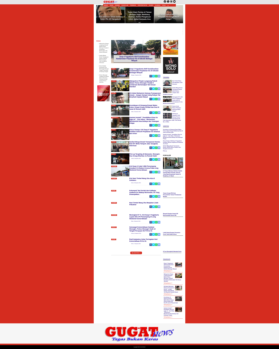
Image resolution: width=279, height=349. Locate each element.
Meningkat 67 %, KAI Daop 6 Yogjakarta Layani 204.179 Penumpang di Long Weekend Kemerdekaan (144, 217)
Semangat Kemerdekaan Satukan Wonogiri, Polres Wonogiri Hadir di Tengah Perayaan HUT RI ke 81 (142, 229)
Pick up (165, 150)
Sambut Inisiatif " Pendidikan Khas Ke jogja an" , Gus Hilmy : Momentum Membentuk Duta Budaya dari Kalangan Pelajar (144, 120)
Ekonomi (114, 166)
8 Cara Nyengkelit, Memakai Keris (172, 257)
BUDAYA (106, 5)
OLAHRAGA (157, 5)
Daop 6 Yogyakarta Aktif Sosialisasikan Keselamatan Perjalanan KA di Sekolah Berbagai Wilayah (134, 59)
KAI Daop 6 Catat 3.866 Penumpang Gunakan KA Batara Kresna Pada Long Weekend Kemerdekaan (143, 168)
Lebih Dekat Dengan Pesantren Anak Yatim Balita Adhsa (171, 239)
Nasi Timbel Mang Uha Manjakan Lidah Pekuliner (177, 82)
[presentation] (139, 22)
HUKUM (111, 5)
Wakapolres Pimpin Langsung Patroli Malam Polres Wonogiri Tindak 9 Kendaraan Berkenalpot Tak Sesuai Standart (104, 48)
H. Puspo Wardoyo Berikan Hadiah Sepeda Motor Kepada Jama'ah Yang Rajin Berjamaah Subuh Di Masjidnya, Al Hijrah (168, 14)
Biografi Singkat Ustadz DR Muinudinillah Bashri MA (170, 219)
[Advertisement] (139, 339)
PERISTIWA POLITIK (142, 5)
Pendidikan (115, 117)
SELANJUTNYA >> (136, 252)
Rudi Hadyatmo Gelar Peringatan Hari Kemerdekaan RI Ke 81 (143, 240)
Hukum (113, 81)
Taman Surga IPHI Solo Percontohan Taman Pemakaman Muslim (172, 195)
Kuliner (114, 178)
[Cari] (168, 5)
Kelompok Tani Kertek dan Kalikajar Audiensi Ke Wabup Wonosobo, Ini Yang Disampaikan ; (144, 192)
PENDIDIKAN (133, 5)
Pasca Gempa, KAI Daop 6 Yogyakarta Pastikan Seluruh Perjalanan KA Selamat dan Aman (144, 131)
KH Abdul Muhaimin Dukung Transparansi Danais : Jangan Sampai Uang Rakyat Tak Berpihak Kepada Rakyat (145, 95)
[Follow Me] (168, 2)
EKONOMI (117, 5)
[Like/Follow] (164, 2)
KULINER (151, 5)
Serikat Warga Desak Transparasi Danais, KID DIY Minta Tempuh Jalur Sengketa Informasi (144, 144)
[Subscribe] (174, 2)
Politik (113, 93)
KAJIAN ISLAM (124, 5)
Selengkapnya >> (168, 276)
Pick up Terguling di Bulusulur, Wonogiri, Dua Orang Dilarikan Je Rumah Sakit (144, 155)
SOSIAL (164, 5)
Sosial (113, 68)
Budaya (114, 227)
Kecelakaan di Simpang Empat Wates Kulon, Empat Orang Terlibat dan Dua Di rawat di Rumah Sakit (144, 107)
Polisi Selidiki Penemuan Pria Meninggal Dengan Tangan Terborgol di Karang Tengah (104, 68)
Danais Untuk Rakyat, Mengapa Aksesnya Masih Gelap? (139, 16)
